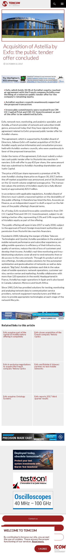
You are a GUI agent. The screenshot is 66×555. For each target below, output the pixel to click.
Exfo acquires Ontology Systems (14, 397)
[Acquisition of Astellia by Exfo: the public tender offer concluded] (33, 25)
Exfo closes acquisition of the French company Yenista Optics (47, 334)
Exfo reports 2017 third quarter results (45, 397)
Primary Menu (62, 4)
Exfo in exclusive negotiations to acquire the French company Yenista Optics (17, 366)
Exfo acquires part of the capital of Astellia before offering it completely (14, 334)
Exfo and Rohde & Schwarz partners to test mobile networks (46, 366)
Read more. (38, 541)
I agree (42, 548)
